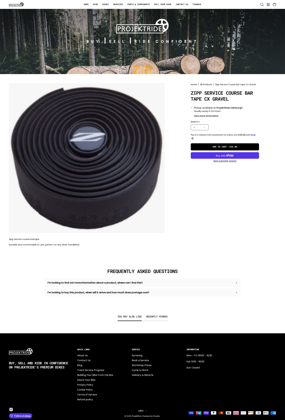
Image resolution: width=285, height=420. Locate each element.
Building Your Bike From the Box (95, 375)
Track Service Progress (90, 370)
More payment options (224, 161)
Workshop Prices (142, 365)
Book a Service (140, 360)
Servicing (137, 355)
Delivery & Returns (142, 375)
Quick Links (83, 349)
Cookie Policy (85, 389)
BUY (94, 41)
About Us (82, 355)
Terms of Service (87, 394)
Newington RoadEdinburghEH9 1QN (195, 383)
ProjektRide (136, 416)
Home (194, 84)
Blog (79, 365)
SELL (117, 41)
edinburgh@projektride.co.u (202, 393)
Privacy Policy (85, 385)
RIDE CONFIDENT (166, 41)
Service (136, 349)
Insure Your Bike (86, 380)
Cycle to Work (140, 370)
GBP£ (141, 410)
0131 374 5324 (194, 373)
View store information (206, 115)
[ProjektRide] (16, 4)
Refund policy (85, 399)
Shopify (156, 416)
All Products (206, 84)
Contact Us (83, 360)
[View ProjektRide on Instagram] (10, 409)
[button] (262, 4)
